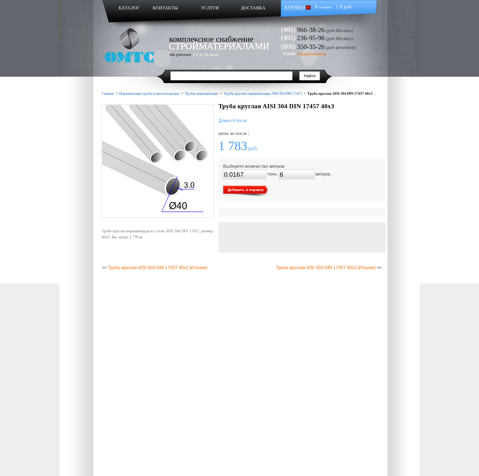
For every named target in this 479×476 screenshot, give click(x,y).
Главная (108, 93)
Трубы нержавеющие (201, 93)
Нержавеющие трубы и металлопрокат (149, 93)
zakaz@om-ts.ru (311, 54)
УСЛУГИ (210, 8)
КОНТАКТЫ (165, 8)
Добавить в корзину (246, 190)
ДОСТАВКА (253, 8)
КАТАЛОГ (129, 8)
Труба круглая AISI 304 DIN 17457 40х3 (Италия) (326, 267)
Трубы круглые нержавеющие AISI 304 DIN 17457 (263, 93)
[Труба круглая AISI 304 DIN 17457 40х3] (157, 161)
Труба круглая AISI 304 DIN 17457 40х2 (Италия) (157, 267)
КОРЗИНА (295, 7)
